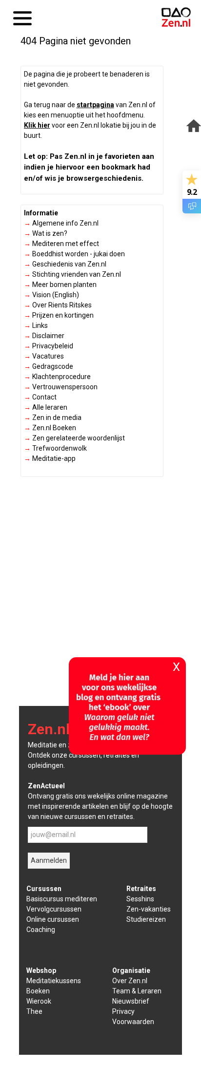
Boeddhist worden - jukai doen (74, 254)
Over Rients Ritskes (58, 305)
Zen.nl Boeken (50, 428)
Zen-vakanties (148, 909)
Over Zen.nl (129, 981)
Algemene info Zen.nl (61, 223)
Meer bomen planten (60, 284)
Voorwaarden (133, 1022)
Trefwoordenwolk (55, 448)
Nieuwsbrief (130, 1001)
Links (36, 325)
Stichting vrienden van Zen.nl (72, 274)
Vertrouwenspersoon (61, 387)
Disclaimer (44, 336)
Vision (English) (51, 295)
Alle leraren (45, 407)
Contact (40, 397)
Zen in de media (52, 417)
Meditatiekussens (53, 981)
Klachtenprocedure (57, 376)
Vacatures (44, 356)
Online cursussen (52, 919)
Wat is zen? (45, 233)
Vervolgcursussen (53, 909)
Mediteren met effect (61, 243)
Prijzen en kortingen (59, 315)
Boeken (38, 991)
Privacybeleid (48, 346)
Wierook (38, 1001)
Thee (34, 1011)
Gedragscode (48, 366)
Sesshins (140, 899)
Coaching (40, 929)
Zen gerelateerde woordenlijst (74, 438)
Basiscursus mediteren (61, 899)
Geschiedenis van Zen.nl (65, 264)
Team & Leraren (136, 991)
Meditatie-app (50, 458)
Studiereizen (146, 919)
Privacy (123, 1011)
